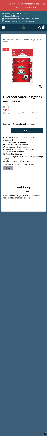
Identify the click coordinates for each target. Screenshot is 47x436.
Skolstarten (11, 39)
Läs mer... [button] (40, 118)
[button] (43, 27)
